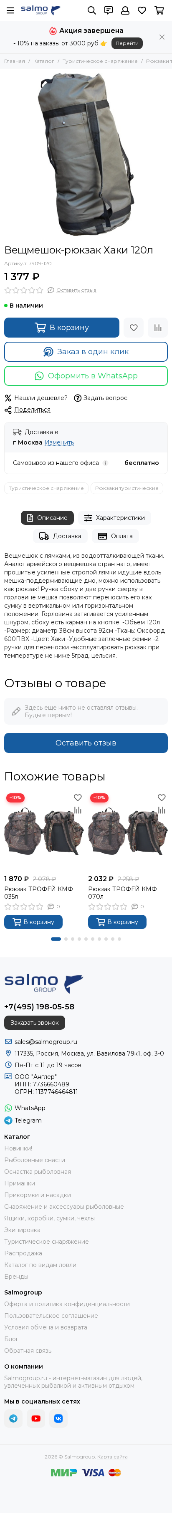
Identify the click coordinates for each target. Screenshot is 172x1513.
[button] (56, 939)
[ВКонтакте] (58, 1418)
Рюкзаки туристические (127, 488)
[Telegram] (13, 1418)
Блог (11, 1339)
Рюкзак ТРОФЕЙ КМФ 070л (122, 892)
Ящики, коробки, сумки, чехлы (49, 1218)
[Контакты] (108, 10)
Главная (14, 61)
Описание (52, 518)
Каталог (43, 61)
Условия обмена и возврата (45, 1327)
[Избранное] (134, 328)
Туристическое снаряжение (100, 61)
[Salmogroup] (41, 10)
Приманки (19, 1183)
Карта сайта (112, 1456)
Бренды (16, 1276)
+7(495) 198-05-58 (39, 1006)
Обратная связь (27, 1350)
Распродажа (23, 1253)
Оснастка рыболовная (37, 1171)
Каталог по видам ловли (40, 1265)
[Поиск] (91, 10)
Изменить (59, 443)
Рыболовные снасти (34, 1160)
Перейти (127, 43)
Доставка (67, 536)
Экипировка (22, 1230)
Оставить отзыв (86, 743)
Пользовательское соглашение (51, 1315)
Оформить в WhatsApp (93, 375)
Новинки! (18, 1148)
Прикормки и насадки (37, 1195)
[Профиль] (125, 10)
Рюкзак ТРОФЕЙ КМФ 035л (38, 892)
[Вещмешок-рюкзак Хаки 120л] (86, 154)
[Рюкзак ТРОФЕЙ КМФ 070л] (128, 831)
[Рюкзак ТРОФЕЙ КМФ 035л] (44, 831)
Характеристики (120, 518)
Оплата (122, 536)
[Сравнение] (158, 328)
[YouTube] (36, 1418)
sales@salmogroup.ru (46, 1042)
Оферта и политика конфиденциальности (67, 1304)
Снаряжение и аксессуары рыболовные (64, 1206)
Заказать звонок (34, 1022)
